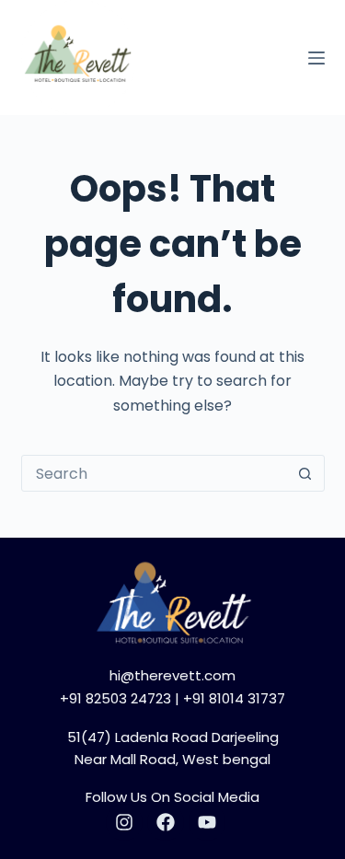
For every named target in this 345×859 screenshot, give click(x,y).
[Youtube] (207, 822)
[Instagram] (124, 822)
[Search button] (305, 473)
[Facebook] (165, 822)
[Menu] (316, 58)
